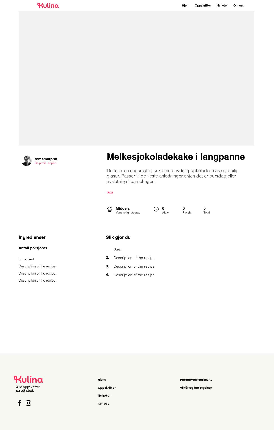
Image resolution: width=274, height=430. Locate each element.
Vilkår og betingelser (196, 388)
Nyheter (104, 395)
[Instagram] (28, 403)
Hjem (102, 380)
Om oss (103, 403)
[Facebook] (19, 403)
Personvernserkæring (196, 380)
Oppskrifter (107, 388)
